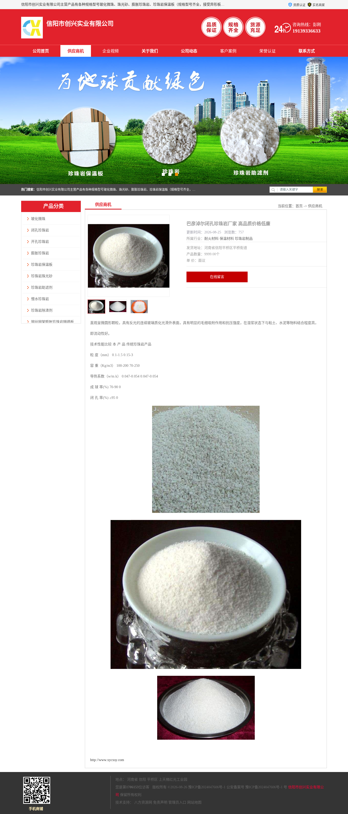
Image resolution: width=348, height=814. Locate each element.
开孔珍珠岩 (40, 242)
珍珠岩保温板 (41, 264)
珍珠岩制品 (244, 239)
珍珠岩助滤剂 (41, 287)
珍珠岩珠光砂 (41, 276)
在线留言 (217, 277)
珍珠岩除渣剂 (41, 310)
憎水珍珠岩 (40, 299)
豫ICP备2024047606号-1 (206, 787)
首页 (299, 206)
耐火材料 (211, 239)
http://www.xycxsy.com (107, 760)
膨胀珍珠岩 (40, 253)
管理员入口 (177, 802)
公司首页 (41, 51)
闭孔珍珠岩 (40, 230)
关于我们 (150, 51)
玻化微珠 (38, 219)
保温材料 (227, 239)
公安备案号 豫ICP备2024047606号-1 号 (256, 787)
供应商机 (76, 51)
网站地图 (194, 802)
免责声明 (160, 802)
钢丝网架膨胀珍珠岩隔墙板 (52, 322)
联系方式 (307, 51)
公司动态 (189, 51)
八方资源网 (143, 802)
